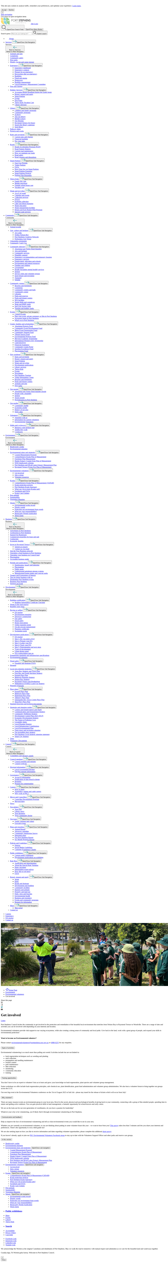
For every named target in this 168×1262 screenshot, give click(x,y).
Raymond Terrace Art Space (25, 123)
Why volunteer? (7, 1097)
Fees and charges (16, 86)
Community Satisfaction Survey (26, 833)
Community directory (17, 247)
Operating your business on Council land (25, 555)
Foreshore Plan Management (25, 459)
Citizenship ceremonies (18, 241)
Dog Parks (18, 100)
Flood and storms (21, 78)
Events (17, 98)
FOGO (17, 199)
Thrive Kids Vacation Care (24, 103)
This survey (114, 1126)
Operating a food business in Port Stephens (25, 553)
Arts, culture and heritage (19, 230)
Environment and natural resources (27, 263)
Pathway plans (15, 129)
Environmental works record (25, 505)
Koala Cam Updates (22, 493)
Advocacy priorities (22, 831)
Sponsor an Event (16, 584)
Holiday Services (16, 90)
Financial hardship (21, 139)
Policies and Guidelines (18, 843)
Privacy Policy (10, 1233)
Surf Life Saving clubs (23, 306)
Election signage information (25, 772)
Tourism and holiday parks (24, 308)
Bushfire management (22, 82)
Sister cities (19, 412)
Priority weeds (20, 507)
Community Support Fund (24, 332)
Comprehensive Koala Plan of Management (30, 457)
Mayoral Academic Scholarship (26, 339)
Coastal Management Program (25, 455)
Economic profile (21, 408)
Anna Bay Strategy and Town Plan (27, 671)
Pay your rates (20, 141)
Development (10, 587)
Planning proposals (17, 686)
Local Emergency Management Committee (30, 84)
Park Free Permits (21, 163)
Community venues (17, 283)
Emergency (14, 66)
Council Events (20, 314)
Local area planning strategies (21, 669)
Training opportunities (9, 1078)
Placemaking (14, 557)
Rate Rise (13, 861)
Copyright (9, 1235)
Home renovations (21, 623)
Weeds (12, 503)
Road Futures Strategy (23, 149)
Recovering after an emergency (26, 74)
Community (10, 215)
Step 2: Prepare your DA (24, 641)
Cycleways (19, 432)
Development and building (24, 886)
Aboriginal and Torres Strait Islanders (28, 249)
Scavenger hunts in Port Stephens (27, 318)
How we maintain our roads (25, 153)
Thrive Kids (14, 179)
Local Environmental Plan (24, 728)
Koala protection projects (24, 485)
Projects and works (17, 131)
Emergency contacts (22, 70)
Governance (14, 775)
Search (8, 1226)
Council (8, 744)
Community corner (21, 292)
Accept (4, 10)
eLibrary (18, 115)
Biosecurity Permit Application (26, 513)
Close (4, 1260)
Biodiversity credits (17, 447)
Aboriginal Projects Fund (24, 326)
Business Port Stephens (18, 581)
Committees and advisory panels (21, 756)
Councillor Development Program (27, 799)
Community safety (16, 58)
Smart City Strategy (22, 736)
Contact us (14, 910)
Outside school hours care (24, 185)
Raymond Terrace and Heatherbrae (27, 681)
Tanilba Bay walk (21, 430)
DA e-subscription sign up (24, 653)
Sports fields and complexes (25, 302)
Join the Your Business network (21, 551)
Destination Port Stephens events (22, 579)
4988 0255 (55, 1043)
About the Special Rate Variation (26, 865)
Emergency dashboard (23, 68)
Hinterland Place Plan (22, 696)
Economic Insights (16, 541)
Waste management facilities (25, 208)
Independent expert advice (24, 869)
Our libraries (19, 121)
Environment (10, 435)
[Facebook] (84, 1005)
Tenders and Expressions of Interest (23, 575)
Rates (17, 881)
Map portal (19, 908)
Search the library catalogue (25, 125)
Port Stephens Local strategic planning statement (32, 734)
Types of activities (8, 1048)
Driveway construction (23, 617)
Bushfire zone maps (17, 607)
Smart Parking (20, 96)
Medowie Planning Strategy (25, 677)
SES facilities (19, 300)
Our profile (14, 403)
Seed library (19, 127)
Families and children (22, 265)
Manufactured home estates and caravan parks (31, 573)
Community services (22, 253)
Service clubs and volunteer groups (27, 274)
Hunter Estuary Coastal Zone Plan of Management (33, 461)
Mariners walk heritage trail (24, 428)
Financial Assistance (22, 345)
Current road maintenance (24, 151)
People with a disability (23, 394)
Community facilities (22, 888)
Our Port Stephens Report (24, 837)
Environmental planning (18, 449)
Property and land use (22, 892)
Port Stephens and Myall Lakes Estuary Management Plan (36, 465)
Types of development (23, 649)
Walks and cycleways (18, 425)
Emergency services (22, 259)
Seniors (17, 272)
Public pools (19, 569)
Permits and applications (19, 563)
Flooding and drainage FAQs (25, 663)
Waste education (20, 206)
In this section (6, 1139)
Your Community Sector (23, 815)
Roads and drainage (22, 884)
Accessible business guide (19, 559)
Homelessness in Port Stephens (26, 400)
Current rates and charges (24, 137)
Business (8, 519)
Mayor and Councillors (18, 797)
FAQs (17, 167)
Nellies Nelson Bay (22, 235)
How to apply (20, 789)
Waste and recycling (17, 191)
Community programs (22, 112)
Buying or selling (16, 610)
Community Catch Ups (18, 243)
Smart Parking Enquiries (23, 171)
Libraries (18, 294)
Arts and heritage (21, 251)
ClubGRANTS (20, 343)
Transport (18, 278)
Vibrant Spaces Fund (22, 334)
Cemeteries (14, 56)
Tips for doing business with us (21, 577)
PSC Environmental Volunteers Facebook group (47, 1135)
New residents (15, 354)
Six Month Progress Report (24, 840)
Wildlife (17, 280)
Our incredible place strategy (25, 732)
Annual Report (20, 829)
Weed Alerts (19, 516)
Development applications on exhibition (29, 857)
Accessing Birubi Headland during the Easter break (33, 92)
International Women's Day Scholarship (29, 341)
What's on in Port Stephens (24, 320)
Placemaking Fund (21, 351)
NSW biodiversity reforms (24, 463)
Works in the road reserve (19, 605)
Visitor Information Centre (24, 377)
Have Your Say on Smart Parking (27, 169)
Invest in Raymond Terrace (20, 545)
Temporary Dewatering (18, 741)
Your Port (18, 809)
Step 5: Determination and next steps (28, 647)
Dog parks (14, 60)
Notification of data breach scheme (27, 779)
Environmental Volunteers (24, 422)
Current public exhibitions (24, 855)
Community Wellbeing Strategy (26, 714)
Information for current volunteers (27, 420)
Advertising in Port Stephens (20, 531)
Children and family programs (25, 110)
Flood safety (19, 621)
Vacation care (19, 187)
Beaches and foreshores (23, 286)
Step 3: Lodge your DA (23, 643)
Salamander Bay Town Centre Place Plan (29, 700)
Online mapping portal (23, 625)
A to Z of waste (20, 193)
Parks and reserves (21, 296)
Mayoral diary (20, 801)
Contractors (14, 539)
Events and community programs (26, 900)
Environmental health (22, 896)
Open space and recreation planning (27, 730)
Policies (17, 845)
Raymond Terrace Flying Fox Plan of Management (33, 467)
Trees (12, 739)
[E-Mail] (84, 1009)
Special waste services (23, 212)
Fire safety (18, 619)
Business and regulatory (23, 898)
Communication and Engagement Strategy (30, 712)
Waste (17, 879)
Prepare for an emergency (24, 72)
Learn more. (76, 6)
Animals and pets (16, 54)
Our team (13, 819)
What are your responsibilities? (26, 511)
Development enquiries (23, 614)
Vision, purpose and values (24, 821)
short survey (107, 1131)
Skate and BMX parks (23, 304)
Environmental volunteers (19, 471)
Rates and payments (17, 135)
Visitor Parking (20, 165)
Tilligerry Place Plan (22, 698)
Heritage (13, 665)
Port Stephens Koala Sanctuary (26, 487)
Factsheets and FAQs (22, 491)
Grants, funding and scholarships (22, 324)
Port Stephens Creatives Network (27, 237)
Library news (19, 811)
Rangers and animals (22, 890)
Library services (20, 367)
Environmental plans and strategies (22, 452)
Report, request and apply (24, 94)
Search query (5, 34)
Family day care (20, 181)
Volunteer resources (22, 477)
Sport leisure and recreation (24, 276)
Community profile (21, 406)
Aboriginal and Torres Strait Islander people (30, 391)
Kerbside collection (22, 201)
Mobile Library (20, 119)
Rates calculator (20, 867)
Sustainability (15, 497)
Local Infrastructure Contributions (27, 726)
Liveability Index (21, 722)
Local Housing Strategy (23, 724)
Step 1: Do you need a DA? (25, 639)
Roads (12, 145)
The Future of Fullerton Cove (25, 720)
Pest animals (14, 495)
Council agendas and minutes (25, 762)
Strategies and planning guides (21, 707)
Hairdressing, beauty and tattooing (27, 565)
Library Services (21, 105)
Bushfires (18, 76)
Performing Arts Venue (23, 239)
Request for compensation (24, 784)
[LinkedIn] (84, 1002)
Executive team (20, 823)
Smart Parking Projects (23, 173)
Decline (11, 10)
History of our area (21, 410)
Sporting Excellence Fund (24, 349)
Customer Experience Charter (25, 849)
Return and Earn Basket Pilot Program (28, 210)
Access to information (22, 777)
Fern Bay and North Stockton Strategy (28, 673)
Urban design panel (22, 651)
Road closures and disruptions (25, 157)
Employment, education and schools (28, 261)
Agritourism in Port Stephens (20, 533)
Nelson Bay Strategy (22, 679)
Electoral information (17, 767)
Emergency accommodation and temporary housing (33, 257)
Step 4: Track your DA (23, 645)
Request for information (23, 902)
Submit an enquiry (21, 547)
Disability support (21, 255)
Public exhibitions (16, 853)
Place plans (14, 689)
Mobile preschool (21, 183)
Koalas (12, 481)
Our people (14, 389)
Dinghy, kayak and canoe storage (22, 62)
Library (12, 108)
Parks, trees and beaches (23, 894)
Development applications (24, 365)
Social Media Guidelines (23, 847)
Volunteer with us (21, 418)
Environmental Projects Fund (25, 337)
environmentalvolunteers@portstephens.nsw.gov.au (30, 1043)
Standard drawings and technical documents (26, 704)
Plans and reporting (17, 827)
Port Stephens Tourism (23, 375)
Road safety (19, 155)
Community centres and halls (25, 290)
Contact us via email (22, 549)
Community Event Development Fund (28, 328)
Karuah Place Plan (21, 675)
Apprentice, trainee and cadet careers (28, 791)
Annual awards (15, 227)
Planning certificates (22, 629)
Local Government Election (25, 769)
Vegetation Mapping (17, 499)
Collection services (21, 197)
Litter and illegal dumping (24, 204)
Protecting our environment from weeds (29, 509)
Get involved (19, 473)
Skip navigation (6, 14)
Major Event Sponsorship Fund (26, 330)
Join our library (20, 117)
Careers (13, 787)
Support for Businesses (18, 535)
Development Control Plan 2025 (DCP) (29, 716)
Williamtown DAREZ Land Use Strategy (30, 684)
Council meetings (16, 759)
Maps (12, 906)
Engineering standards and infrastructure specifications (29, 655)
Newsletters (19, 373)
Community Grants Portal (24, 347)
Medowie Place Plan (22, 694)
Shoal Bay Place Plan (22, 702)
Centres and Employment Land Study (28, 710)
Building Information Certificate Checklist (30, 602)
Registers (18, 781)
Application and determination (25, 863)
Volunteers (14, 415)
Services (8, 42)
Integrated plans (20, 835)
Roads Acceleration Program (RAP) (28, 147)
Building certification (17, 600)
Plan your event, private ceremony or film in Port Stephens (36, 316)
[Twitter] (84, 1007)
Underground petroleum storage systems (29, 571)
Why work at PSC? (22, 793)
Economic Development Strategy (27, 718)
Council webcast (21, 764)
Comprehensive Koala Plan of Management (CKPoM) (34, 483)
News (12, 803)
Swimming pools (21, 631)
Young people (20, 398)
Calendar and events (22, 195)
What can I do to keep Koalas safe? (27, 489)
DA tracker (19, 612)
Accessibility (10, 1231)
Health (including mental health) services (29, 270)
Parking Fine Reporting (23, 175)
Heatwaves (19, 80)
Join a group (19, 475)
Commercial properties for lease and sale (24, 537)
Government (19, 267)
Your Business (20, 813)
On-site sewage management (25, 627)
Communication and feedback (11, 1117)
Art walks (18, 233)
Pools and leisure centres (23, 298)
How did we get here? (23, 871)
